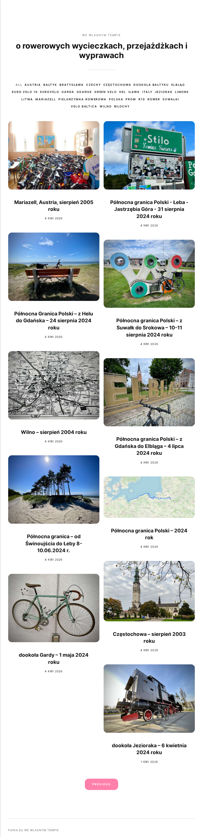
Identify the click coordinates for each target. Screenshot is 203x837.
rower (153, 99)
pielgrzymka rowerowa (82, 99)
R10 (142, 99)
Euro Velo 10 (25, 92)
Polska (116, 99)
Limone (182, 92)
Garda (68, 92)
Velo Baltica (84, 106)
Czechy (93, 85)
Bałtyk (50, 85)
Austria (33, 85)
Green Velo (105, 92)
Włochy (122, 106)
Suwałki (171, 99)
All (19, 85)
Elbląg (178, 85)
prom (131, 99)
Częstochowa (117, 85)
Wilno (106, 106)
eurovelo (49, 92)
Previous (101, 784)
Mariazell (45, 99)
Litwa (27, 99)
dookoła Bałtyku (151, 85)
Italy (147, 92)
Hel (122, 92)
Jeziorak (164, 92)
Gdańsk (84, 92)
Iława (134, 92)
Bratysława (71, 85)
